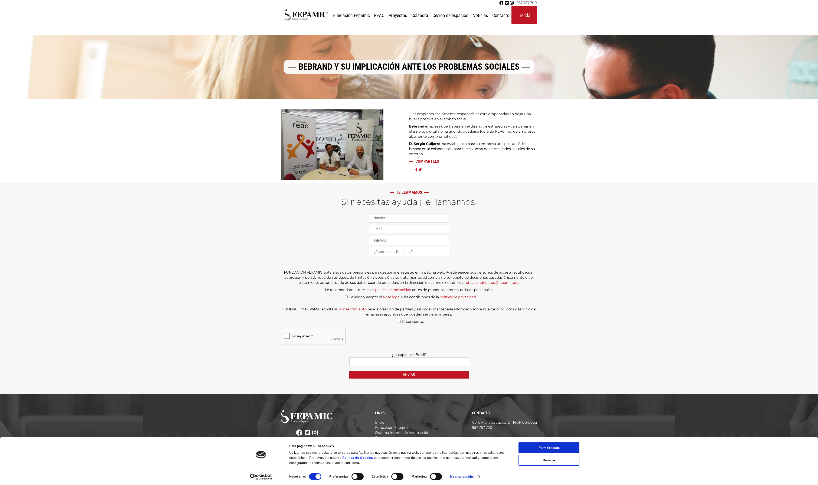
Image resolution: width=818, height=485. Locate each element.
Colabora (419, 15)
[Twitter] (507, 3)
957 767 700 (527, 3)
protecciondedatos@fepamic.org (490, 283)
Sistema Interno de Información (402, 433)
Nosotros (352, 29)
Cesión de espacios (450, 15)
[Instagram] (512, 3)
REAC (379, 15)
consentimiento (353, 309)
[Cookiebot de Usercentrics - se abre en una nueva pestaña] (261, 477)
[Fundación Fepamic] (306, 20)
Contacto (500, 15)
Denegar (549, 460)
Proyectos (398, 15)
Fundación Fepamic (351, 15)
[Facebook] (501, 3)
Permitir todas (549, 447)
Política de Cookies (357, 457)
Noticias (480, 15)
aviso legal (391, 297)
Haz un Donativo (429, 29)
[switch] (357, 476)
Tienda (524, 15)
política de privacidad (393, 290)
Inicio (379, 422)
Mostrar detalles (462, 476)
